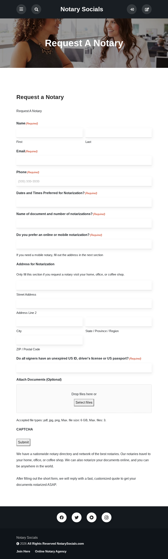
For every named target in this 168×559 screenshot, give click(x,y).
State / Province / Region (102, 331)
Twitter (77, 517)
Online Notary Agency (50, 551)
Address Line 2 (26, 312)
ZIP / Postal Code (28, 349)
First (19, 141)
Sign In (132, 9)
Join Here (147, 9)
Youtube (91, 517)
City (19, 331)
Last (88, 141)
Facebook (62, 517)
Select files (84, 402)
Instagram (106, 517)
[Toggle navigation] (21, 9)
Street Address (26, 294)
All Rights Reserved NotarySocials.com (55, 543)
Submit (23, 442)
